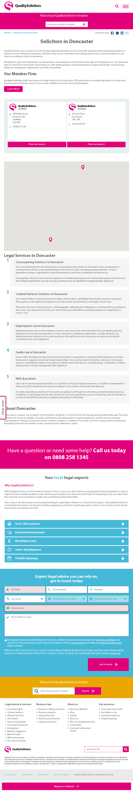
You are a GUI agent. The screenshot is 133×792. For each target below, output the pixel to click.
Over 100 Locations (27, 524)
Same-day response (110, 715)
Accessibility (43, 775)
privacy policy (78, 643)
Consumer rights (15, 709)
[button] (51, 240)
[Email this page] (127, 33)
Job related (12, 718)
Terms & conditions (61, 775)
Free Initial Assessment (30, 532)
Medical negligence (16, 731)
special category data (111, 643)
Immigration (13, 728)
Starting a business (48, 722)
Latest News (75, 725)
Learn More (13, 89)
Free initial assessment (112, 709)
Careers (73, 715)
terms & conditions (106, 640)
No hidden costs (109, 712)
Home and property (16, 722)
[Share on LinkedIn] (122, 33)
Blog (72, 712)
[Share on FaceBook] (112, 33)
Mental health (14, 734)
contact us (114, 653)
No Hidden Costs (25, 541)
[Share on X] (117, 33)
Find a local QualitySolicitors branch (64, 15)
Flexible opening (109, 718)
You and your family (16, 741)
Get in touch (106, 664)
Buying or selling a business (52, 709)
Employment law (46, 715)
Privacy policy (10, 775)
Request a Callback (64, 786)
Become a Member (79, 709)
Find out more (37, 144)
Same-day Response (28, 549)
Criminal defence (15, 712)
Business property (47, 712)
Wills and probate (15, 738)
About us (74, 718)
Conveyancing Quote (17, 725)
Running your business (49, 718)
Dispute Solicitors (15, 715)
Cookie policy (27, 775)
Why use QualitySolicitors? (82, 722)
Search (85, 691)
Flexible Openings (26, 558)
